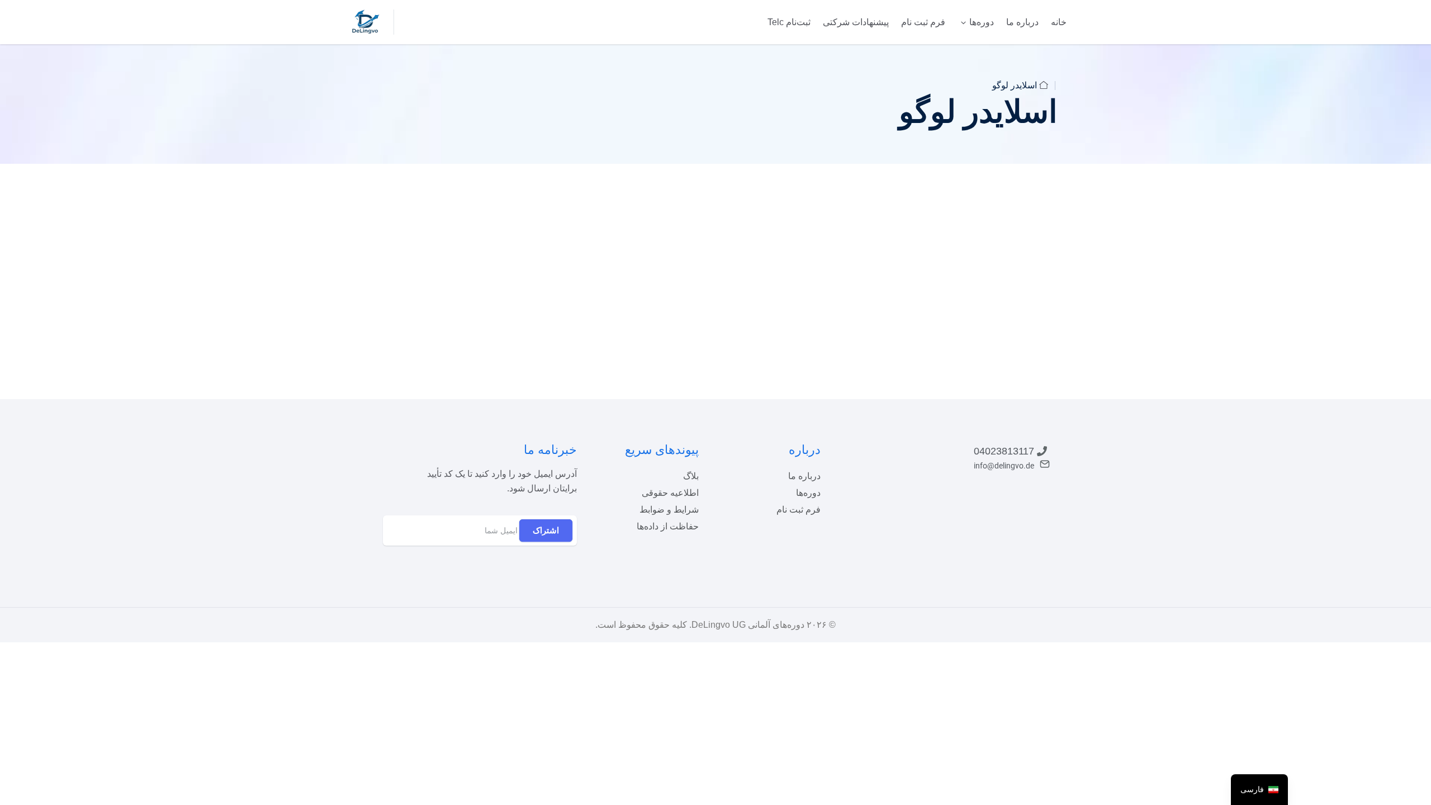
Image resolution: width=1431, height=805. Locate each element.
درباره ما (1022, 22)
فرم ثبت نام (923, 22)
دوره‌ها (981, 22)
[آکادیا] (366, 21)
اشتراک (546, 530)
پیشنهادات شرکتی (856, 22)
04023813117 (1004, 451)
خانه (1059, 22)
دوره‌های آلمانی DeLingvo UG (747, 624)
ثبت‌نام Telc (789, 22)
